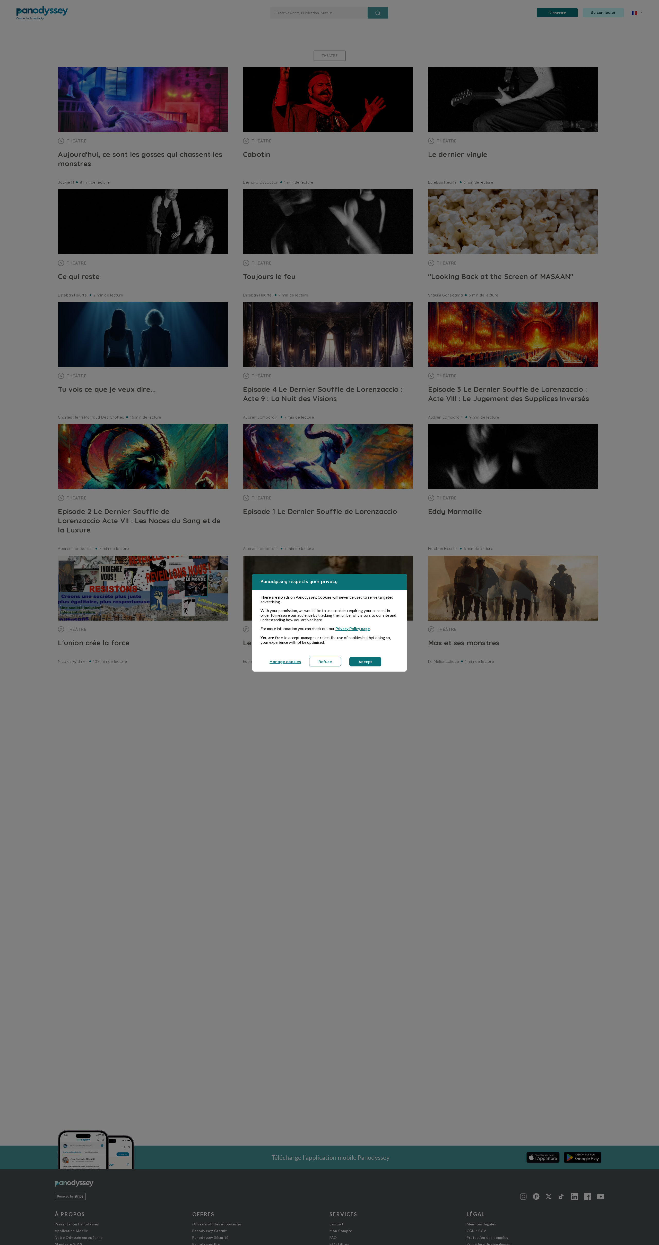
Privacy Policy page (352, 628)
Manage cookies (285, 661)
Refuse (325, 661)
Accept (365, 661)
